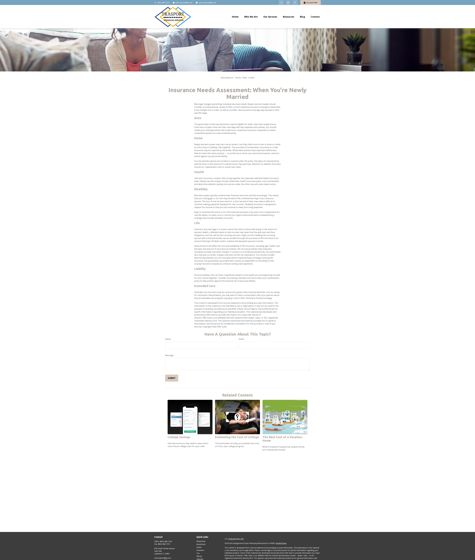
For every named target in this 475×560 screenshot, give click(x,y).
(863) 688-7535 (163, 2)
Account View (312, 2)
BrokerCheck (281, 543)
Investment (200, 544)
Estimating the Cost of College (237, 437)
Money (199, 556)
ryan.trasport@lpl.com (207, 2)
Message (169, 355)
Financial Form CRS (236, 539)
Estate (199, 547)
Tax (197, 553)
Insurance (200, 550)
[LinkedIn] (288, 2)
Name (168, 339)
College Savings (179, 437)
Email (241, 339)
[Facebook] (295, 2)
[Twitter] (281, 2)
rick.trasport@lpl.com (184, 2)
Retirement (200, 541)
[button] (235, 16)
